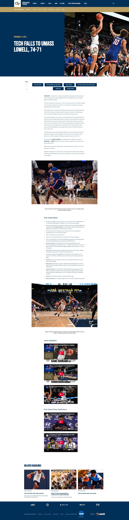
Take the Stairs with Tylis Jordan (87, 493)
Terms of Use (55, 514)
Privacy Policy (47, 514)
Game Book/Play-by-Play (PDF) (53, 84)
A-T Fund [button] (62, 3)
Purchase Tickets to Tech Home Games (86, 84)
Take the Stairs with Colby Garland (34, 493)
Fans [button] (50, 3)
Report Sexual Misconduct (71, 514)
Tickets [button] (43, 3)
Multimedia (58, 88)
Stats (39, 9)
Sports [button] (35, 3)
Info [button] (85, 3)
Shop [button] (56, 3)
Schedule (28, 9)
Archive (58, 9)
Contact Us (40, 514)
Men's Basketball (19, 9)
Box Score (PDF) (37, 84)
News (45, 9)
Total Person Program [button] (74, 3)
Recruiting (51, 9)
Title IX (61, 514)
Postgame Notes (70, 88)
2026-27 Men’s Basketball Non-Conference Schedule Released (60, 494)
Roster (34, 9)
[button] (113, 3)
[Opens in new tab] (32, 505)
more (63, 9)
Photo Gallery (69, 84)
